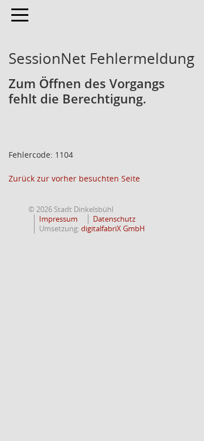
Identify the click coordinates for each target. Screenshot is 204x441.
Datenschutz (114, 219)
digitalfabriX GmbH (113, 228)
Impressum (58, 219)
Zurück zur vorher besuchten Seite (74, 178)
